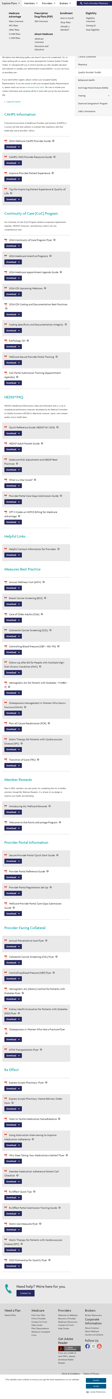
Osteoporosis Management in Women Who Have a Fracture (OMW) (35, 705)
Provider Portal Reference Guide (27, 871)
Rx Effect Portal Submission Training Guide (33, 1207)
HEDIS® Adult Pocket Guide (24, 443)
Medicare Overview (39, 40)
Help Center (37, 1325)
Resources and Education (42, 48)
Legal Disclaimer (14, 102)
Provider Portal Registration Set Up (29, 887)
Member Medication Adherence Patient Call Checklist (31, 1173)
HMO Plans (14, 29)
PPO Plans (13, 25)
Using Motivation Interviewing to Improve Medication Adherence (30, 1137)
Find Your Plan (38, 1315)
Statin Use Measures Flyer (23, 1223)
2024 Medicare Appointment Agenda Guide (34, 272)
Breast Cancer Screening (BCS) (26, 598)
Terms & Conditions (71, 1374)
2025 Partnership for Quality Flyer (28, 1260)
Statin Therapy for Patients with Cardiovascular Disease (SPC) (33, 741)
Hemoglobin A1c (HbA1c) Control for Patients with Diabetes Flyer (34, 991)
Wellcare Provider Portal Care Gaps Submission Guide (33, 905)
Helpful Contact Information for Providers (33, 549)
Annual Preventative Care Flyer (26, 940)
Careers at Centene (94, 1335)
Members (29, 3)
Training (81, 95)
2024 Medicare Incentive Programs (29, 256)
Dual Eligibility (93, 29)
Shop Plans (65, 22)
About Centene (92, 1328)
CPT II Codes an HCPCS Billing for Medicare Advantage (30, 514)
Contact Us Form (39, 1322)
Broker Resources (93, 1315)
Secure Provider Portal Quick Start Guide (32, 855)
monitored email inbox (35, 87)
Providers (47, 3)
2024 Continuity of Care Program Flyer (30, 240)
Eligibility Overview (90, 20)
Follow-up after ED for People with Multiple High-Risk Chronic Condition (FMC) (34, 664)
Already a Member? (65, 28)
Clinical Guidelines (87, 56)
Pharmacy (82, 64)
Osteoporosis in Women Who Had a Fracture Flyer (37, 1029)
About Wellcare (92, 1331)
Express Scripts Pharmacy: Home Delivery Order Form (33, 1101)
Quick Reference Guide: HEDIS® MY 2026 (32, 427)
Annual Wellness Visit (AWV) (25, 582)
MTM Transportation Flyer (24, 1049)
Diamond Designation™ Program (93, 103)
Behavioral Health (86, 80)
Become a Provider (67, 1318)
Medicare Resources (67, 1322)
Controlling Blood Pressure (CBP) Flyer (30, 972)
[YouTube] (99, 1346)
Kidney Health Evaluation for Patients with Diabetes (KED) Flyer (35, 1011)
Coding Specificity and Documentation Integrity (36, 324)
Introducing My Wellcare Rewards (28, 806)
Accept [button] (96, 1386)
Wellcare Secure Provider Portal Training (32, 357)
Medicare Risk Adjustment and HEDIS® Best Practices (30, 462)
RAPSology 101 (17, 340)
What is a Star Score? (21, 480)
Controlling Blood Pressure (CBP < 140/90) (32, 646)
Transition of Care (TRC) (22, 759)
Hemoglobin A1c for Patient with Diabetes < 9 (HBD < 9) (36, 685)
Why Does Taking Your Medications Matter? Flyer (37, 1155)
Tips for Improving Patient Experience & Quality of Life (34, 191)
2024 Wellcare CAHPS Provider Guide (30, 141)
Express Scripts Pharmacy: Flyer (26, 1082)
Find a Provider (39, 1318)
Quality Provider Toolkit (89, 72)
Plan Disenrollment (40, 1328)
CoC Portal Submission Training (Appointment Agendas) (32, 375)
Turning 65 (91, 25)
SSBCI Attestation (86, 111)
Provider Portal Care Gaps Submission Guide (34, 496)
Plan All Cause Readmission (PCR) (28, 723)
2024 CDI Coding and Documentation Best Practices (38, 304)
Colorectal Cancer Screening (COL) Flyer (32, 956)
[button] (96, 1392)
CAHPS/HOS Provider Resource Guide (30, 157)
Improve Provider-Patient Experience (30, 173)
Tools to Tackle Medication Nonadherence (33, 1119)
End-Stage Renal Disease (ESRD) (93, 87)
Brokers (64, 3)
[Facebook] (88, 1346)
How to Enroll (67, 18)
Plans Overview (16, 21)
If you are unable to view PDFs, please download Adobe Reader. (67, 1358)
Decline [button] (96, 1380)
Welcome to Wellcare (68, 1315)
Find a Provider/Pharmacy (96, 3)
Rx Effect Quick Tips (20, 1191)
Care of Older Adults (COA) (24, 614)
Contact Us (25, 1293)
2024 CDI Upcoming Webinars (26, 288)
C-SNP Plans (14, 38)
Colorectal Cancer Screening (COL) (29, 630)
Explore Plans (9, 3)
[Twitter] (93, 1346)
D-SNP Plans (14, 34)
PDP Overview (41, 21)
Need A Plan (10, 1315)
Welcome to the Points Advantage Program (33, 822)
